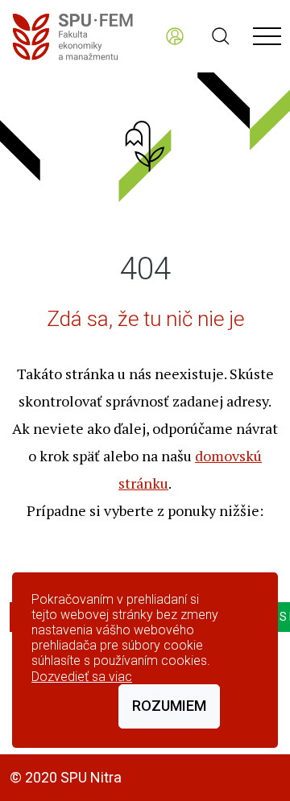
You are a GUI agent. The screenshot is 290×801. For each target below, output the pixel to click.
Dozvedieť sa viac (81, 676)
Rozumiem (169, 705)
